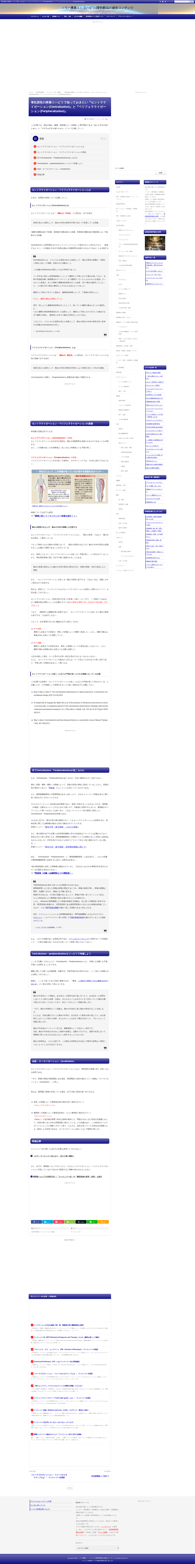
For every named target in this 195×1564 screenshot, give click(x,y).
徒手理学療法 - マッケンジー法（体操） (98, 119)
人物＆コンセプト (121, 221)
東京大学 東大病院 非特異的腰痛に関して (65, 847)
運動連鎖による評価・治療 (124, 346)
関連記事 (40, 175)
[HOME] (163, 1)
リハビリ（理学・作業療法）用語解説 (127, 362)
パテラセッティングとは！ (154, 482)
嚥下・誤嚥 (122, 414)
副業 (120, 547)
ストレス (119, 476)
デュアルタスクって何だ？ (154, 430)
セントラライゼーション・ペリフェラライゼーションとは (60, 146)
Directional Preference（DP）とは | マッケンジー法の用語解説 (57, 1361)
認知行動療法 (125, 461)
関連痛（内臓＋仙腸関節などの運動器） (53, 873)
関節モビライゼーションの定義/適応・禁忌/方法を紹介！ (154, 265)
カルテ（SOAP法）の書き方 (155, 382)
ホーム (70, 1487)
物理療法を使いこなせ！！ (124, 317)
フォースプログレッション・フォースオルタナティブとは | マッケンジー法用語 (63, 1374)
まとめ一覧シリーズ (122, 192)
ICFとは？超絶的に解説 (153, 372)
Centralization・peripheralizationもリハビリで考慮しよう (60, 163)
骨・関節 (121, 499)
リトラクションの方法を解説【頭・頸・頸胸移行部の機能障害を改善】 (59, 1325)
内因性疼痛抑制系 (126, 452)
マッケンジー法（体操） (126, 251)
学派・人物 (67, 16)
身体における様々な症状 (126, 438)
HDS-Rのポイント (151, 461)
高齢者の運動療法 (124, 410)
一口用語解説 (120, 367)
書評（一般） (123, 391)
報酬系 (118, 480)
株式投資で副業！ (126, 551)
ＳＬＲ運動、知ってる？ (153, 486)
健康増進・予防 (121, 485)
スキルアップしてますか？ (154, 420)
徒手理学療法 (120, 225)
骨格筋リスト (56, 16)
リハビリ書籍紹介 (124, 386)
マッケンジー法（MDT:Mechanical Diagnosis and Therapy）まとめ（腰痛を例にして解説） (67, 1337)
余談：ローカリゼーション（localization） (54, 169)
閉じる (103, 139)
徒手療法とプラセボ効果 (153, 395)
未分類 (118, 187)
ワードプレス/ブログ (127, 556)
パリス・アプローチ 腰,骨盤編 (45, 927)
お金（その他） (123, 561)
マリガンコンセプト (125, 235)
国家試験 (119, 372)
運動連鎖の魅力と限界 (153, 401)
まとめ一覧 (45, 16)
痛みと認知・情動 (126, 447)
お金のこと (119, 537)
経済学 (121, 542)
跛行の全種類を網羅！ (153, 468)
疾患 (117, 514)
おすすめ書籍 (78, 16)
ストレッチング (123, 239)
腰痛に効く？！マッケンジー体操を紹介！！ (55, 516)
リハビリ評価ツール (125, 289)
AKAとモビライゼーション (154, 405)
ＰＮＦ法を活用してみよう (154, 271)
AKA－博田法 (123, 261)
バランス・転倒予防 (125, 405)
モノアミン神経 (121, 490)
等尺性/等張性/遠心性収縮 (154, 427)
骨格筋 (121, 509)
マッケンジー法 (75, 1232)
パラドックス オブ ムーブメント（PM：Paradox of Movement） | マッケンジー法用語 (66, 1349)
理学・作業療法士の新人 (123, 216)
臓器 (117, 495)
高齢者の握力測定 (151, 561)
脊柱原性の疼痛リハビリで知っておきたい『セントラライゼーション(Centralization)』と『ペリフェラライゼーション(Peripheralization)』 (68, 107)
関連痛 (51, 788)
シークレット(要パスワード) (124, 570)
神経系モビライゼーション (154, 284)
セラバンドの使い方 (152, 446)
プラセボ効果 (125, 457)
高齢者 (118, 396)
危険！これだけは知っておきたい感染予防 (128, 340)
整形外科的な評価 (124, 303)
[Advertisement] (97, 39)
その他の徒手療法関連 (125, 265)
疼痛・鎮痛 (124, 471)
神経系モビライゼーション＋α (128, 256)
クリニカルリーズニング (79, 939)
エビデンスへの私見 (122, 355)
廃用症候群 (122, 400)
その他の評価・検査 (125, 308)
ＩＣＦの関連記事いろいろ (40, 1509)
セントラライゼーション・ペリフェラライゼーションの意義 (61, 152)
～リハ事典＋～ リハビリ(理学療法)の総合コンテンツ (97, 7)
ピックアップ (120, 565)
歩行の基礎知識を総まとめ (154, 398)
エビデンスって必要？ (153, 385)
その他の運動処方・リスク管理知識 (128, 333)
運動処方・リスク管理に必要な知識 (127, 322)
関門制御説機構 (52, 908)
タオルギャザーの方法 (153, 498)
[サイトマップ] (165, 1)
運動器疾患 (122, 518)
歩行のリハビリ (121, 270)
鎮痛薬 (123, 466)
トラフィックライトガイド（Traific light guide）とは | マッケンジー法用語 (62, 1398)
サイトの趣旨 (102, 1532)
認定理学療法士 (121, 204)
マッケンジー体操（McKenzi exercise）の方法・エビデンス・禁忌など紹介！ (62, 1410)
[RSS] (160, 1)
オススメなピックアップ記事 (41, 1501)
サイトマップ (170, 1)
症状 (117, 424)
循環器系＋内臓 (123, 504)
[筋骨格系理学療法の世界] (155, 243)
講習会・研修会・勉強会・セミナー (127, 351)
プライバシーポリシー (125, 16)
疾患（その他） (123, 523)
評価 (117, 275)
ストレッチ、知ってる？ (153, 274)
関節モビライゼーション (126, 230)
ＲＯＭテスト (123, 279)
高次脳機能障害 (123, 433)
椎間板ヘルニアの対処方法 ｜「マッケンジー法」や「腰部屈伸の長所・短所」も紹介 (67, 1177)
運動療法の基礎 (121, 312)
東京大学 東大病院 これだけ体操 (61, 827)
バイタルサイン (123, 327)
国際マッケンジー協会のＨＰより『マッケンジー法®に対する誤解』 (58, 1434)
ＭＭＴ (121, 284)
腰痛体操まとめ (151, 502)
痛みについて (123, 443)
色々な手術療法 (121, 532)
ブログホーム (34, 16)
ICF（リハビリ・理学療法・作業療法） (126, 210)
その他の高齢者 (123, 419)
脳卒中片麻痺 (123, 528)
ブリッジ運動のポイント (153, 495)
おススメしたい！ (121, 377)
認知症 (121, 429)
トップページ (106, 1527)
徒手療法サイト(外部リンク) (94, 16)
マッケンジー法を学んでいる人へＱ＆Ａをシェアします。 (54, 1422)
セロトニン (37, 917)
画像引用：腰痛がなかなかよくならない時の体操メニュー (49, 506)
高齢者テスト (123, 294)
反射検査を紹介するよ (153, 558)
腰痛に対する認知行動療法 (154, 464)
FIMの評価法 (122, 298)
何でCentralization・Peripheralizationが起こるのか (57, 158)
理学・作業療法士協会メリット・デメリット (127, 198)
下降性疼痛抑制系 (76, 917)
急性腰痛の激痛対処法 (153, 424)
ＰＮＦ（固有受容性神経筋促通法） (128, 246)
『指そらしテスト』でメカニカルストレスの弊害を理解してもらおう (58, 1386)
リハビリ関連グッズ (125, 382)
